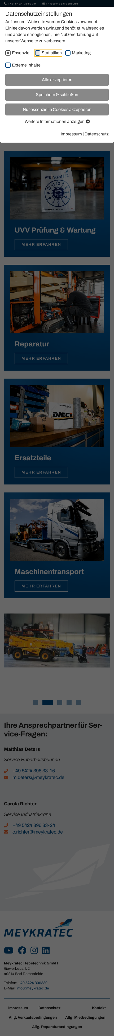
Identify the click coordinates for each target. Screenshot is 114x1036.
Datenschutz (97, 134)
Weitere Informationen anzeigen (55, 121)
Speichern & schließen (57, 94)
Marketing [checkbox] (81, 53)
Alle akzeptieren (57, 79)
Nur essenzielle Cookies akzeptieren (57, 109)
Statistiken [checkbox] (52, 53)
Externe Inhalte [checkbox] (26, 65)
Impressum (71, 134)
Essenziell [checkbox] (22, 53)
